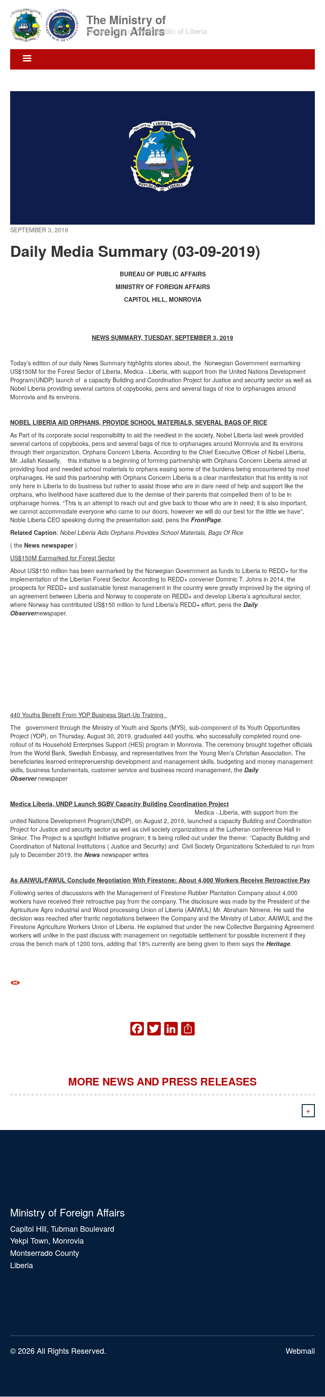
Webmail (300, 1350)
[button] (162, 981)
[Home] (47, 24)
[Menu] (26, 59)
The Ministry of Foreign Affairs (126, 19)
